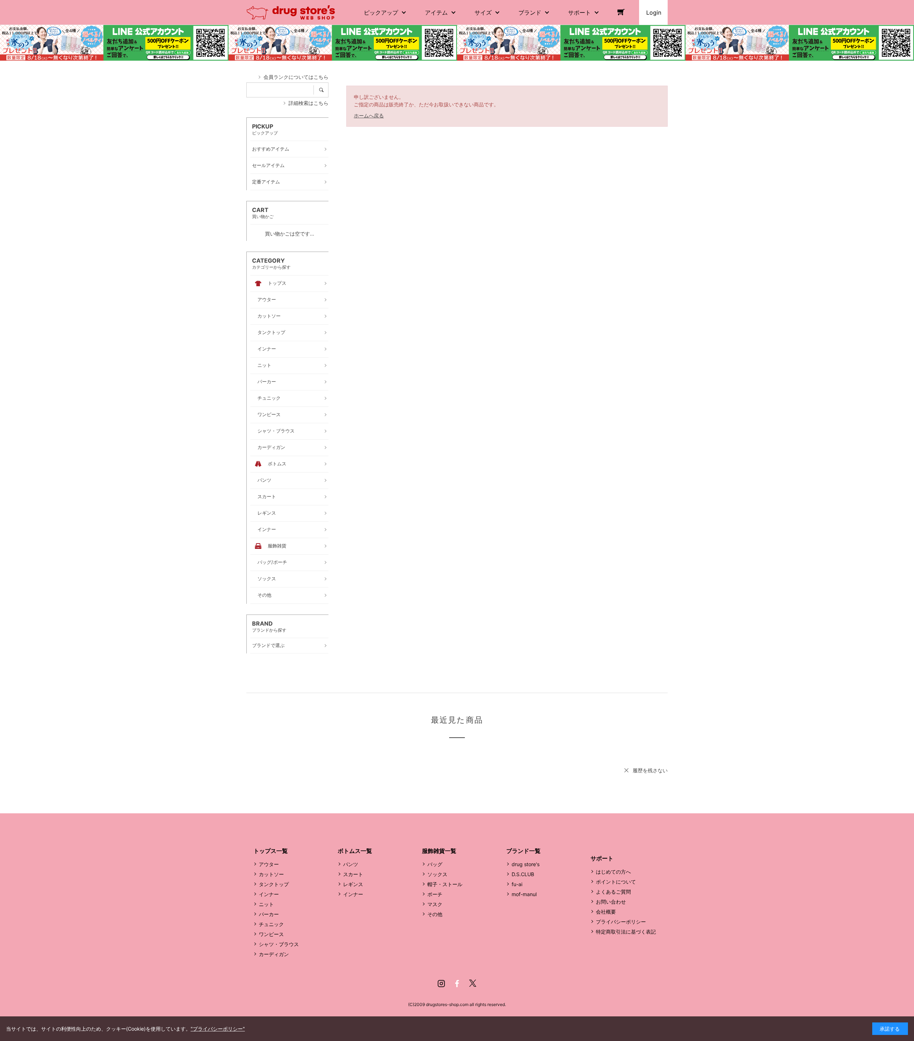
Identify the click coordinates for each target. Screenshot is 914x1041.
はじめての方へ (613, 872)
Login (653, 12)
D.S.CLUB (523, 874)
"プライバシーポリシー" (218, 1029)
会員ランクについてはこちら (295, 77)
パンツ (350, 864)
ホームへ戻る (369, 115)
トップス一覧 (270, 850)
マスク (434, 904)
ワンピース (271, 934)
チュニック (271, 924)
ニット (266, 904)
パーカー (269, 914)
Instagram (441, 983)
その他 (434, 914)
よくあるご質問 (613, 892)
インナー (269, 894)
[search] (323, 90)
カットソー (271, 874)
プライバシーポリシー (621, 922)
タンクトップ (274, 884)
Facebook (457, 983)
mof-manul (524, 894)
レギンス (353, 884)
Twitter (473, 983)
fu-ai (517, 884)
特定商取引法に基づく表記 (626, 932)
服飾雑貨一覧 (439, 850)
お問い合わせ (611, 902)
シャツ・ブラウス (279, 944)
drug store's (525, 864)
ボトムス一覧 (355, 850)
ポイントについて (616, 882)
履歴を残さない (650, 770)
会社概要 (606, 912)
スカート (353, 874)
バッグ (434, 864)
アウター (269, 864)
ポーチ (434, 894)
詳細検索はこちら (308, 103)
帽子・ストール (444, 884)
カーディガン (274, 954)
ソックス (437, 874)
